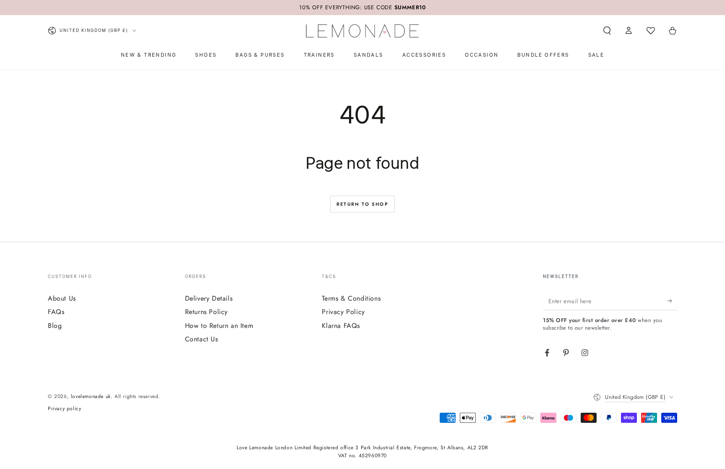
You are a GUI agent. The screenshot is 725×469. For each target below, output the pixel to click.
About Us (62, 298)
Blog (55, 325)
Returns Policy (206, 312)
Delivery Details (209, 298)
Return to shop (362, 204)
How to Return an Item (219, 325)
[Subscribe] (672, 300)
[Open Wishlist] (651, 30)
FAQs (56, 312)
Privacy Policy (343, 312)
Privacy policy (64, 408)
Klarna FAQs (341, 325)
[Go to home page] (362, 30)
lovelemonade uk (91, 396)
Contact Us (201, 339)
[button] (607, 30)
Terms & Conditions (351, 298)
